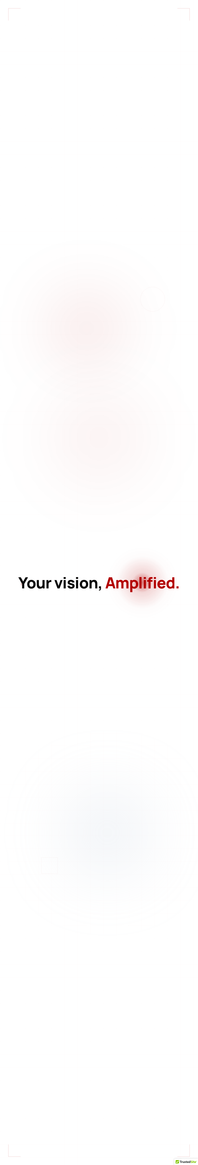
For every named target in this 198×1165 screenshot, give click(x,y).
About (155, 10)
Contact (182, 10)
